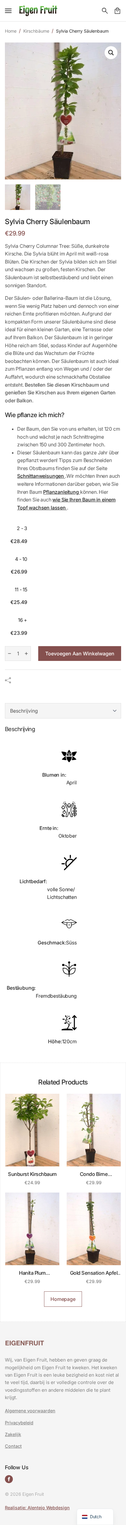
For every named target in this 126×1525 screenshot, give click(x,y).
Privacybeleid (19, 1423)
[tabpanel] (63, 889)
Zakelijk (13, 1434)
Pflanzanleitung (61, 492)
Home (11, 31)
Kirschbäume (36, 31)
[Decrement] (9, 653)
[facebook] (9, 1479)
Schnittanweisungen (41, 476)
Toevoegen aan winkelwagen (79, 653)
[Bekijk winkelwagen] (117, 10)
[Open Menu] (8, 10)
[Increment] (26, 653)
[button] (111, 52)
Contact (13, 1446)
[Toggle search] (105, 11)
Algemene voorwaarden (30, 1411)
